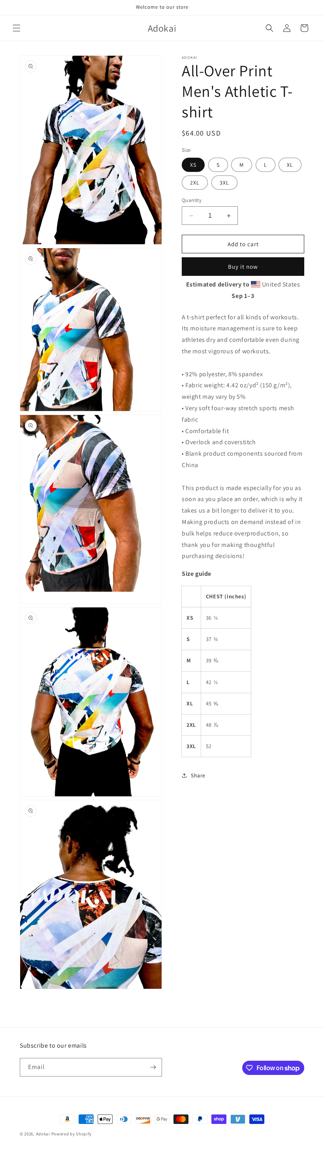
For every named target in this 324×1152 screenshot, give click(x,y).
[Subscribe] (153, 1067)
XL (290, 164)
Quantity (192, 200)
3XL (224, 182)
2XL (195, 182)
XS (193, 164)
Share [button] (198, 775)
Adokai (43, 1134)
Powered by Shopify (71, 1134)
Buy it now (243, 266)
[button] (16, 28)
